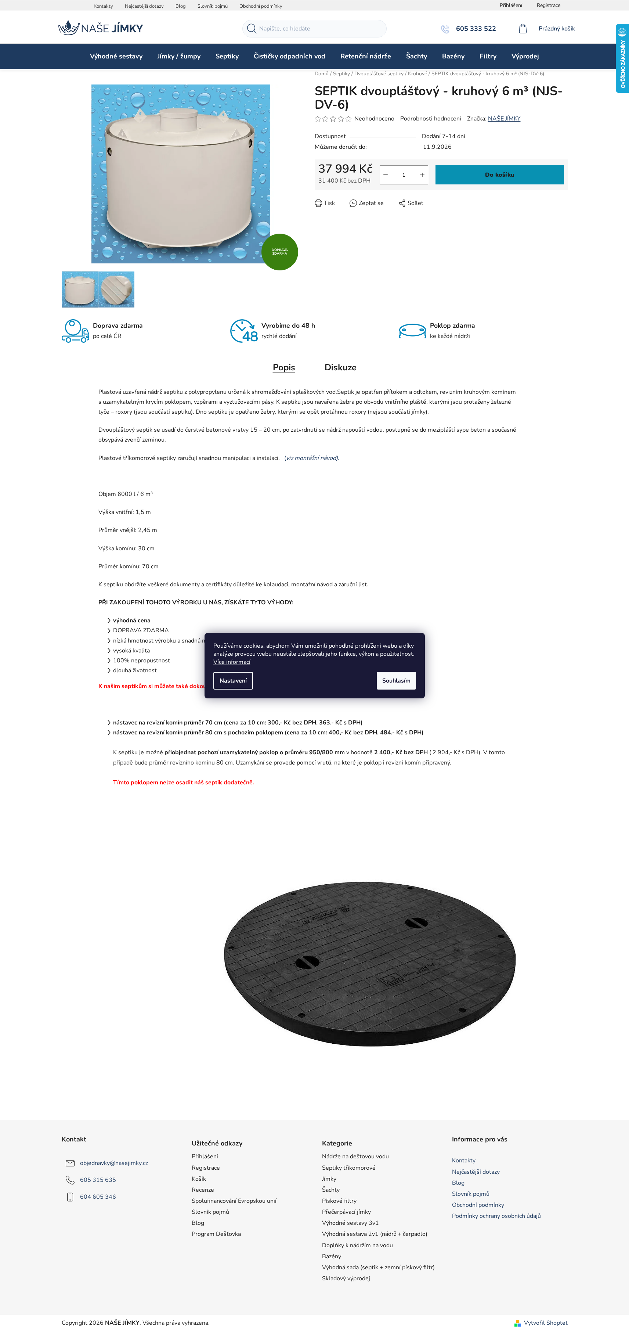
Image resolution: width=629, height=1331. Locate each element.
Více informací (231, 662)
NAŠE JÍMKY (504, 119)
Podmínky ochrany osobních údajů (496, 1216)
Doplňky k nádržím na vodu (357, 1245)
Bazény (331, 1256)
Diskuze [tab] (341, 367)
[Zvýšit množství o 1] (422, 175)
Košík (199, 1179)
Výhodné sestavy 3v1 (350, 1223)
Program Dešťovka (216, 1234)
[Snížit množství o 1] (385, 175)
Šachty (331, 1190)
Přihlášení (205, 1156)
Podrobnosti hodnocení (430, 119)
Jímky (329, 1179)
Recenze (203, 1190)
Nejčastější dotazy (144, 6)
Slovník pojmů (213, 6)
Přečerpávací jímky (346, 1212)
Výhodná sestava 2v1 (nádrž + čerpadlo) (374, 1234)
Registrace (548, 5)
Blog (181, 6)
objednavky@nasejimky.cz (114, 1163)
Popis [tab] (284, 367)
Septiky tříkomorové (349, 1168)
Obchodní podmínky (260, 6)
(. (311, 458)
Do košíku (499, 175)
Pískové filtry (339, 1201)
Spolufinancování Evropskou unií (234, 1201)
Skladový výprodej (346, 1278)
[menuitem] (116, 56)
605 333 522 (475, 28)
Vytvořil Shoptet (546, 1323)
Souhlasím (396, 681)
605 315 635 (98, 1180)
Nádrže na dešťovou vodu (355, 1156)
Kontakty (103, 6)
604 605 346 (98, 1197)
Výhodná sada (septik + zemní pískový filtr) (378, 1267)
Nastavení (233, 681)
